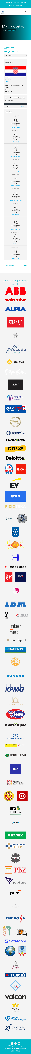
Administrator (10, 265)
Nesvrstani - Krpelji (15, 156)
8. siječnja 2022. (15, 203)
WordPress (15, 1048)
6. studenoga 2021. (15, 247)
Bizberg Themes (15, 1050)
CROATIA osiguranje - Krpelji (15, 200)
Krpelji (7, 81)
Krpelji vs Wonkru (15, 185)
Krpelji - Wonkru (15, 258)
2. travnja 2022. (15, 116)
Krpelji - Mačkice (15, 214)
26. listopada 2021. (9, 47)
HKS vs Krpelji (15, 141)
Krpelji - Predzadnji (15, 229)
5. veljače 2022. (15, 188)
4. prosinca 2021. (16, 218)
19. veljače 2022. (15, 174)
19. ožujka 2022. (15, 130)
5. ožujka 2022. (15, 159)
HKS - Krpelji (15, 243)
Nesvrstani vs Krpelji (15, 127)
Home (4, 30)
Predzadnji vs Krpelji (15, 171)
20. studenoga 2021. (15, 232)
